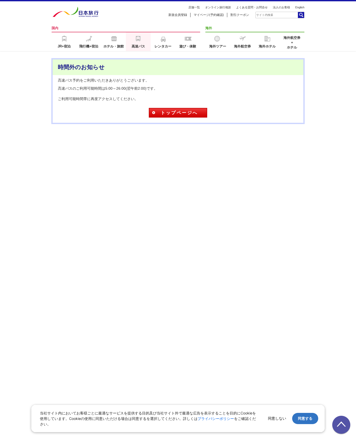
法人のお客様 (281, 7)
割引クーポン (239, 15)
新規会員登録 (177, 15)
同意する (305, 418)
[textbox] (264, 15)
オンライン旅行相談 (218, 7)
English (299, 7)
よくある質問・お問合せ (252, 7)
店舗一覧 (194, 7)
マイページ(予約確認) (209, 15)
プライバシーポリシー (216, 418)
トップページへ (179, 112)
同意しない (277, 418)
